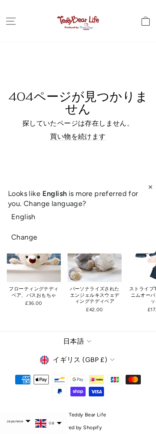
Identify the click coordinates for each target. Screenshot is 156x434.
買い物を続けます (78, 136)
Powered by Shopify (78, 427)
